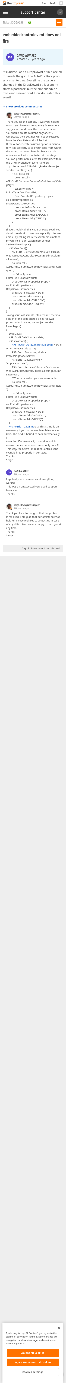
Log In (53, 3)
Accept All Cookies (32, 1353)
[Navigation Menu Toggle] (5, 12)
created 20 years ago (31, 59)
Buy (44, 3)
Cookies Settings (32, 1372)
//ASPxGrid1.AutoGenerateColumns (32, 344)
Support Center (33, 12)
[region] (32, 1353)
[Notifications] (61, 3)
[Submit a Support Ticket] (59, 22)
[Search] (60, 12)
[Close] (59, 1328)
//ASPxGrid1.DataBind (21, 426)
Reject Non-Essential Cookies (32, 1362)
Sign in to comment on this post (41, 548)
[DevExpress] (13, 3)
